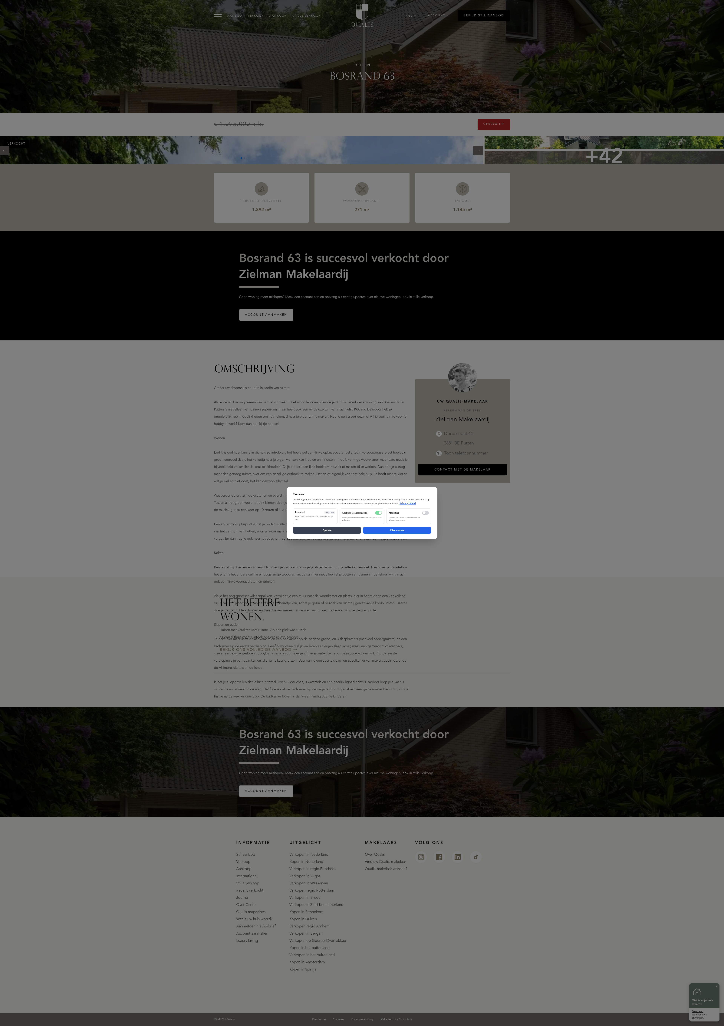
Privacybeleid (408, 503)
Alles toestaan (397, 530)
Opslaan (327, 530)
